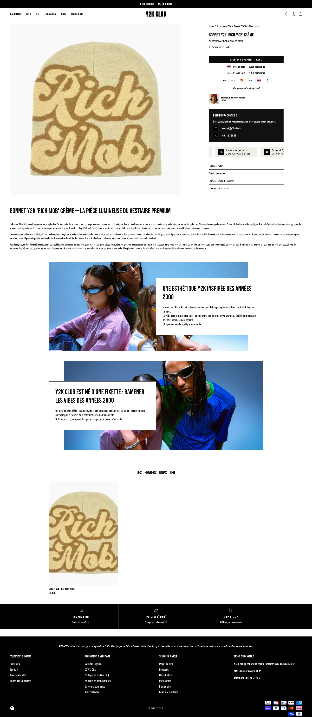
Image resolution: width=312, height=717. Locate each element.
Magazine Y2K (166, 664)
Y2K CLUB (159, 708)
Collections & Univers (20, 657)
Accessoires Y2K (224, 26)
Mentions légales (92, 664)
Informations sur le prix (219, 188)
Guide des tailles (216, 166)
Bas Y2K (14, 669)
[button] (29, 14)
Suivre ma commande (94, 686)
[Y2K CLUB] (156, 14)
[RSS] (12, 708)
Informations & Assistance (97, 657)
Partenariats (165, 681)
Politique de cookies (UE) (96, 675)
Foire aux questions (168, 692)
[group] (156, 4)
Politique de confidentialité (97, 681)
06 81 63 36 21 (229, 135)
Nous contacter (91, 692)
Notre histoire (166, 675)
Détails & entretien (217, 173)
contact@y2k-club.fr (231, 128)
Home (211, 26)
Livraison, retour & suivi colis (221, 181)
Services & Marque (168, 657)
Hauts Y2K (15, 664)
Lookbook (164, 669)
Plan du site (165, 686)
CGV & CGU (90, 669)
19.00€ (52, 593)
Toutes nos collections (20, 681)
